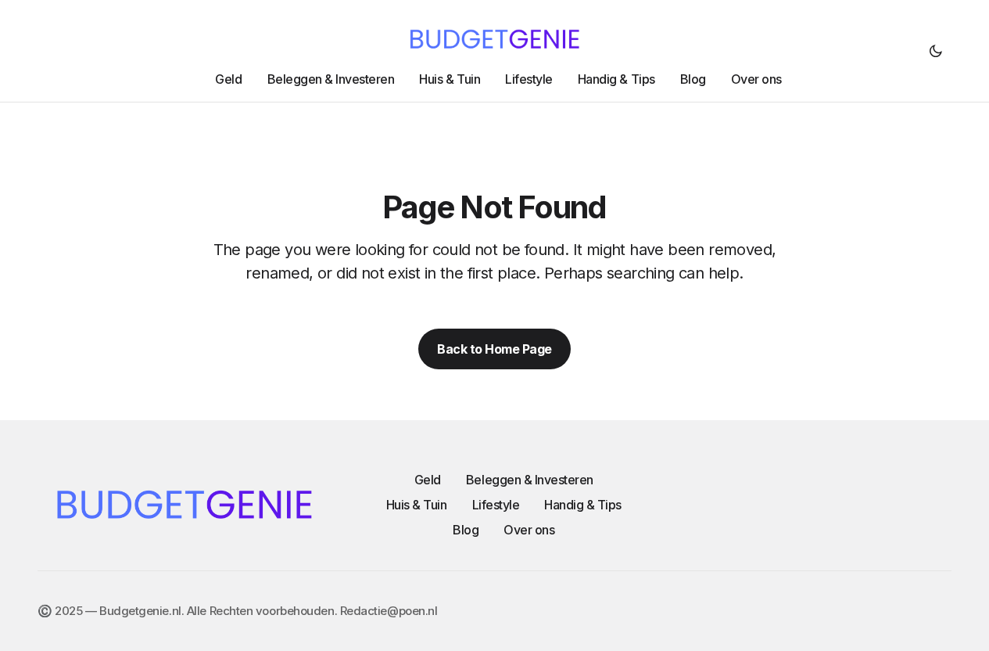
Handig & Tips (583, 505)
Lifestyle (496, 505)
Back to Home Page (494, 349)
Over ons (528, 530)
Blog (465, 530)
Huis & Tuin (416, 505)
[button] (935, 51)
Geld (427, 479)
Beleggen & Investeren (529, 479)
